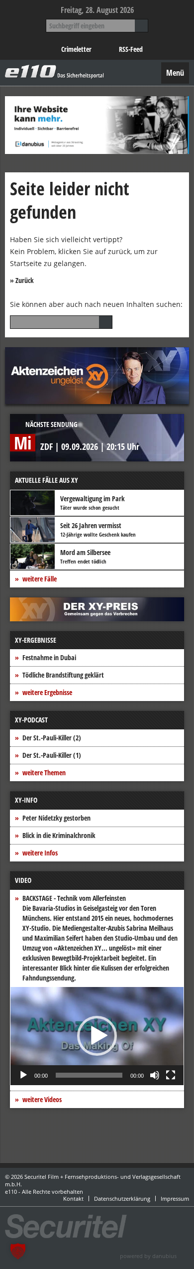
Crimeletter (76, 49)
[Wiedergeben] (23, 1075)
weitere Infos (40, 852)
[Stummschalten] (155, 1075)
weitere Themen (44, 772)
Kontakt (73, 1198)
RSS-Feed (131, 49)
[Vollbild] (171, 1075)
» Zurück (22, 280)
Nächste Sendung (51, 424)
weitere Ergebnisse (47, 692)
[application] (97, 1036)
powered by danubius (148, 1256)
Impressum (175, 1198)
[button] (97, 1036)
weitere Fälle (39, 578)
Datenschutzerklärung (122, 1198)
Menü (175, 72)
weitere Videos (42, 1099)
